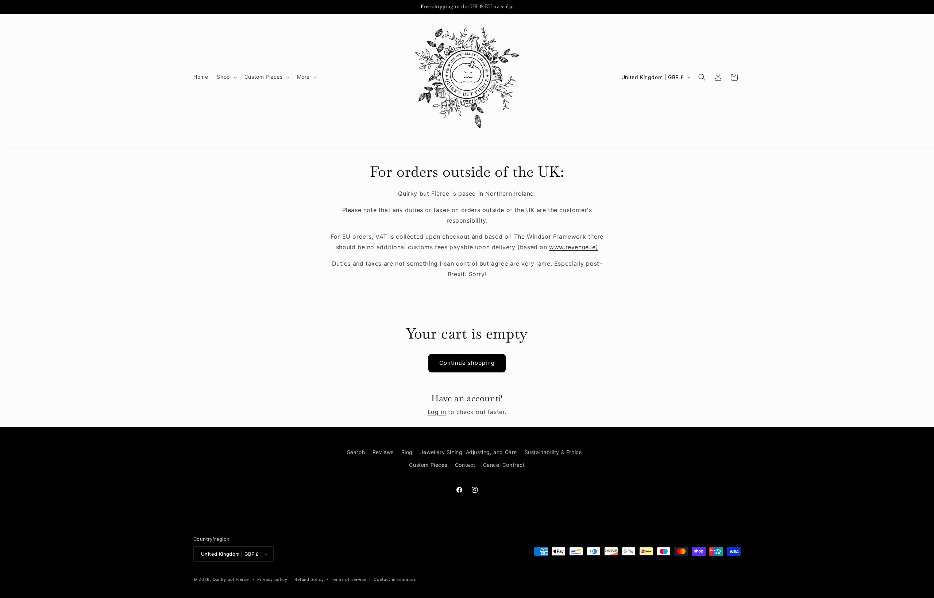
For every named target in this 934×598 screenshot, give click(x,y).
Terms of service (348, 579)
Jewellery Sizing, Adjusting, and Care (468, 452)
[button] (226, 77)
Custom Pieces (428, 465)
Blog (407, 452)
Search (356, 452)
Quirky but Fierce (231, 579)
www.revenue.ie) (573, 247)
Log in (437, 411)
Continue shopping (467, 362)
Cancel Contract (504, 465)
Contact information (395, 579)
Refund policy (309, 579)
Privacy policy (272, 579)
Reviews (383, 452)
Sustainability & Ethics (553, 452)
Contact (465, 465)
